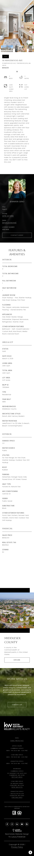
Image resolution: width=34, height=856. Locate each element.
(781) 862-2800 (17, 797)
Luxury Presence (18, 836)
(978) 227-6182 (8, 216)
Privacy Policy (17, 847)
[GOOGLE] (27, 824)
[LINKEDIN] (17, 824)
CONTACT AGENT (17, 235)
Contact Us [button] (17, 705)
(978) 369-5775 (17, 787)
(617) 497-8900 (17, 777)
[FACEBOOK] (7, 824)
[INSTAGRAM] (12, 824)
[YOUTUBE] (22, 824)
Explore (17, 660)
